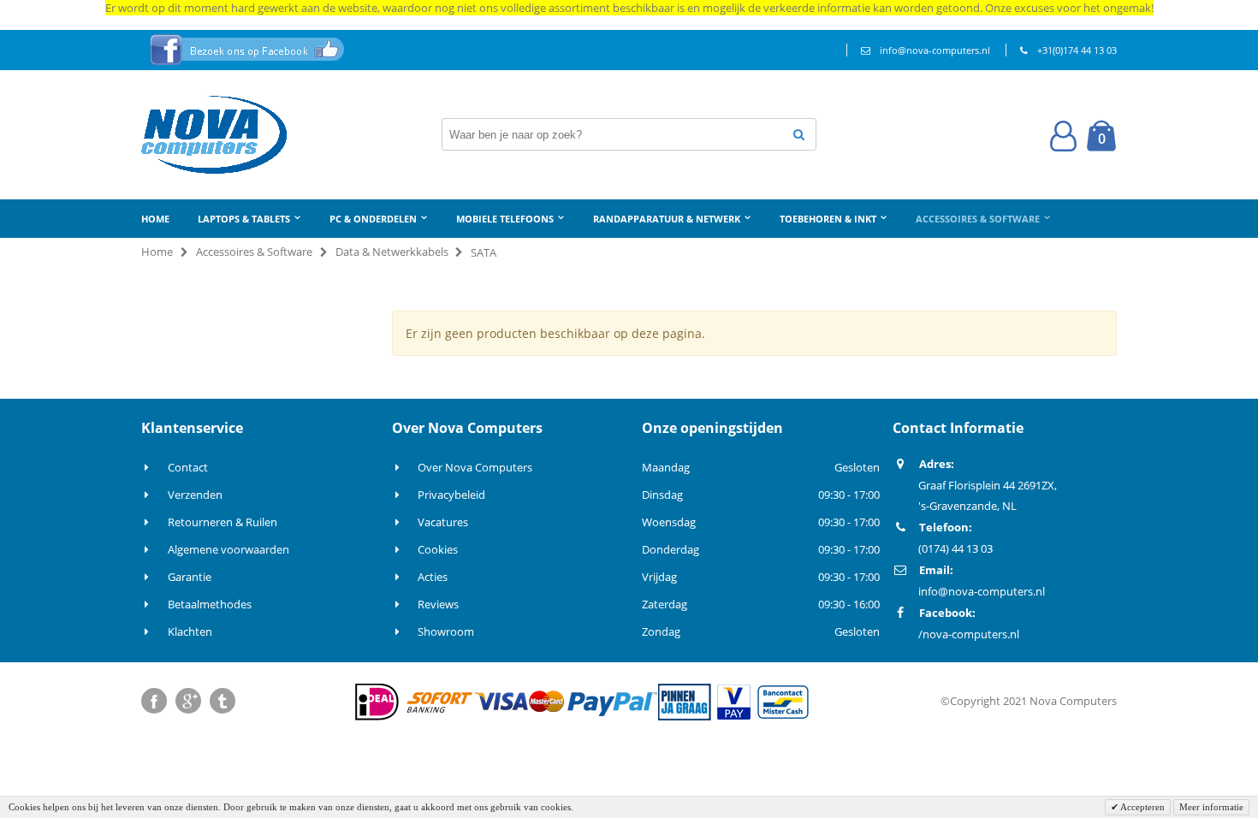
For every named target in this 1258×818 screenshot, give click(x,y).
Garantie (189, 576)
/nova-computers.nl (968, 634)
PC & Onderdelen (373, 218)
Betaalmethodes (210, 604)
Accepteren (1142, 807)
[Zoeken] (799, 134)
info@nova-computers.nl (935, 50)
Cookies (438, 549)
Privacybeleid (451, 494)
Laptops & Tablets (244, 218)
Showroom (446, 631)
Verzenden (195, 494)
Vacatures (443, 522)
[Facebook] (154, 701)
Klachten (190, 631)
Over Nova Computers (475, 467)
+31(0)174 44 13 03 (1077, 50)
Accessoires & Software (978, 218)
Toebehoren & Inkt (828, 218)
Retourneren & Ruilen (222, 522)
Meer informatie (1211, 807)
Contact (188, 467)
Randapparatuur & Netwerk (666, 218)
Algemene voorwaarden (228, 549)
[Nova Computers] (214, 135)
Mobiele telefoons (505, 218)
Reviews (438, 604)
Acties (433, 576)
